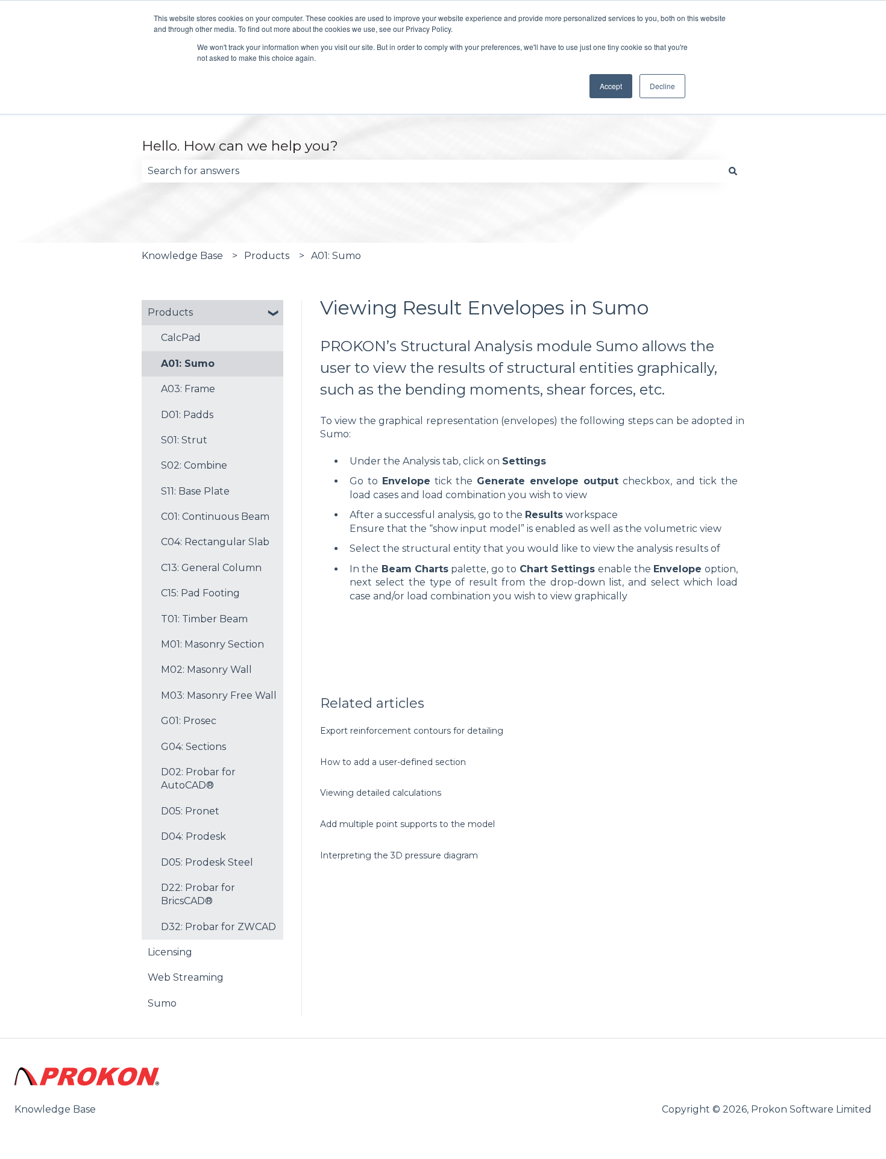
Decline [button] (662, 86)
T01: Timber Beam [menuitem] (204, 619)
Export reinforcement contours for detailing (411, 730)
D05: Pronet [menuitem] (190, 811)
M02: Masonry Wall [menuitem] (206, 669)
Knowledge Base (182, 255)
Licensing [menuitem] (170, 952)
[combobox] (431, 171)
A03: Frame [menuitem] (188, 389)
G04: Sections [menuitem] (193, 746)
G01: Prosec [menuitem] (188, 720)
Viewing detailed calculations (380, 792)
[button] (273, 313)
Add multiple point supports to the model (407, 824)
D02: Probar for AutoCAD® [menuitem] (198, 778)
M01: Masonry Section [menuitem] (212, 644)
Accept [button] (611, 86)
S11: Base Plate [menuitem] (195, 491)
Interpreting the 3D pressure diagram (399, 855)
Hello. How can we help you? (240, 145)
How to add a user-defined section (393, 762)
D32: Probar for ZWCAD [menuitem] (218, 927)
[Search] (732, 171)
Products (266, 255)
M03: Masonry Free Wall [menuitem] (219, 695)
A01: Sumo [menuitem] (188, 363)
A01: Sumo (336, 255)
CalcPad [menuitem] (181, 337)
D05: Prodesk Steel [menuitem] (207, 862)
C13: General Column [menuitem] (211, 567)
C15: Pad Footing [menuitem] (200, 593)
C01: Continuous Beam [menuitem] (215, 516)
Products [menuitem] (170, 312)
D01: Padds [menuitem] (187, 414)
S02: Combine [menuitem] (194, 465)
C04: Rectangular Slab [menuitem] (215, 542)
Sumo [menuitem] (162, 1003)
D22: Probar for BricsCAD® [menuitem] (198, 894)
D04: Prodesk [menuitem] (193, 836)
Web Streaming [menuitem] (186, 977)
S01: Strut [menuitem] (184, 440)
